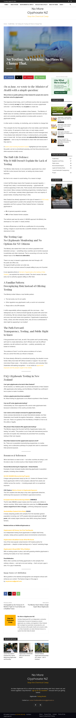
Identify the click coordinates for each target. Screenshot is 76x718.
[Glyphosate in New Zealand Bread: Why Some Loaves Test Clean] (54, 126)
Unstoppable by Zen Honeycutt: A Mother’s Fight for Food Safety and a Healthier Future (14, 607)
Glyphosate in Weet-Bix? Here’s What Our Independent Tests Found (65, 133)
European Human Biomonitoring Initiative (17, 499)
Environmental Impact (57, 113)
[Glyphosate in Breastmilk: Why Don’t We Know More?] (26, 648)
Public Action (61, 122)
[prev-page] (52, 148)
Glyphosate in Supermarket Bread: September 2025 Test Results (64, 119)
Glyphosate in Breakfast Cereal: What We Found (19, 539)
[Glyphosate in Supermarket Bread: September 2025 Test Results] (54, 119)
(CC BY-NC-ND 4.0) (20, 714)
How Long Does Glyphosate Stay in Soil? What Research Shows (61, 109)
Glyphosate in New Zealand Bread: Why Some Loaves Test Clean (64, 126)
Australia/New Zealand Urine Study (15, 511)
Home (5, 24)
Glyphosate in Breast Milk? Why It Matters (17, 549)
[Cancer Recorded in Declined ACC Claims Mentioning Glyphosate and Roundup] (10, 648)
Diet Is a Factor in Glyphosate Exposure (24, 490)
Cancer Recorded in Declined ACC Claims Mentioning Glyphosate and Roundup (61, 202)
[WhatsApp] (18, 594)
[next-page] (55, 148)
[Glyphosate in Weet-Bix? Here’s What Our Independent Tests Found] (54, 134)
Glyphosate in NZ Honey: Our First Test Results (18, 530)
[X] (71, 1)
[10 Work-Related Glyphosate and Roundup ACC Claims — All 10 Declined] (42, 648)
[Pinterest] (14, 594)
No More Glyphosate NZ (26, 616)
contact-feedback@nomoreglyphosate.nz (41, 700)
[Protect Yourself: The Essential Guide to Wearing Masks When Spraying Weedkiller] (54, 141)
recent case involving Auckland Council (17, 146)
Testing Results (41, 696)
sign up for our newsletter (40, 690)
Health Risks (11, 24)
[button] (70, 5)
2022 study (45, 199)
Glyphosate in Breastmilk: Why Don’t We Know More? (26, 655)
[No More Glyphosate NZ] (10, 623)
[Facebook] (68, 1)
